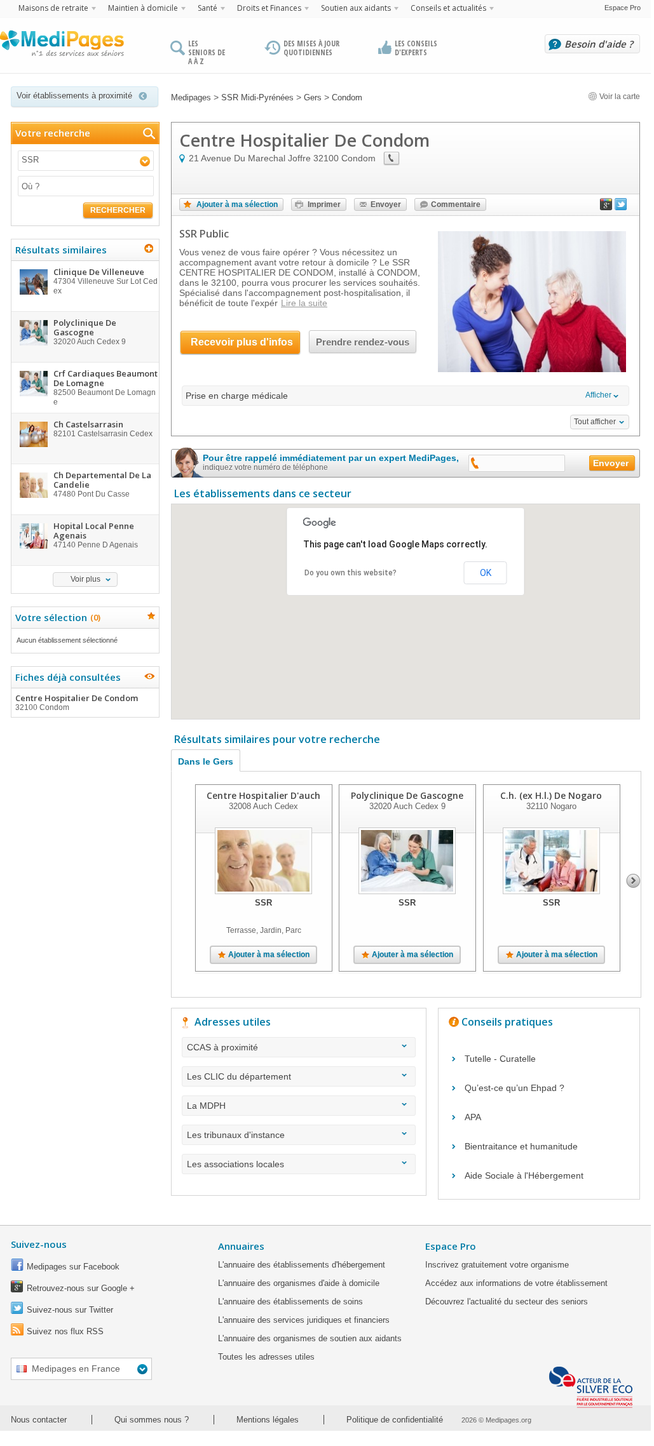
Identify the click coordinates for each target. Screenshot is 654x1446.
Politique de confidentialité (394, 1419)
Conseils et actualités (448, 8)
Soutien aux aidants (356, 8)
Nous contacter (39, 1419)
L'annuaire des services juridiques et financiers (304, 1320)
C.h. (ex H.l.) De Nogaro (551, 795)
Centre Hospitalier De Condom (76, 702)
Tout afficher (595, 421)
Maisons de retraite (53, 8)
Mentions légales (267, 1419)
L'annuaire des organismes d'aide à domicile (298, 1283)
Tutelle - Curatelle (500, 1059)
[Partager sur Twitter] (621, 207)
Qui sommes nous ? (151, 1419)
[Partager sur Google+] (606, 207)
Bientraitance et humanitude (521, 1146)
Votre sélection (56, 617)
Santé (207, 8)
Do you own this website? (350, 572)
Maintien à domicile (143, 8)
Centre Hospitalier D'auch (263, 795)
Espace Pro (622, 7)
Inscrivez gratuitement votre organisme (497, 1264)
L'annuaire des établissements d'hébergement (301, 1264)
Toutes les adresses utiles (266, 1357)
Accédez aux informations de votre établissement (516, 1283)
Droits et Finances (269, 8)
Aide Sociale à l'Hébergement (524, 1175)
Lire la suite (304, 303)
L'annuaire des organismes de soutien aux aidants (310, 1338)
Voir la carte (618, 96)
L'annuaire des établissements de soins (290, 1301)
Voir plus (85, 579)
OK (485, 573)
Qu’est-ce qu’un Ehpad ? (514, 1088)
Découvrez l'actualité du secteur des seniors (506, 1301)
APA (473, 1117)
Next (633, 881)
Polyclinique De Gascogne (407, 795)
